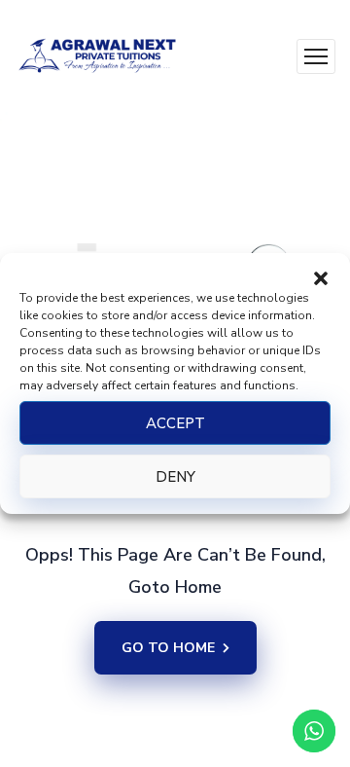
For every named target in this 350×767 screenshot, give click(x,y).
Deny (175, 477)
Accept (175, 423)
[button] (321, 277)
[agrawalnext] (97, 56)
